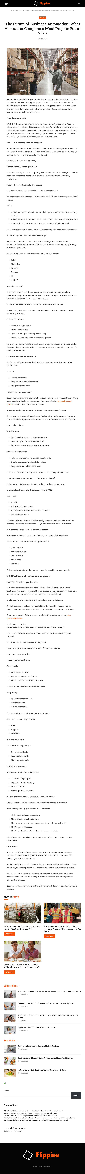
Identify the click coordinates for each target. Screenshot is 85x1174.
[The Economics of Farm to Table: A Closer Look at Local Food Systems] (10, 1061)
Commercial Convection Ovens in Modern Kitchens (38, 1046)
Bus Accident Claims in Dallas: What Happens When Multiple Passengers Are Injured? (62, 928)
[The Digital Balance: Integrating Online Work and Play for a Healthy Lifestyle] (10, 994)
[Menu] (6, 3)
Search (6, 1091)
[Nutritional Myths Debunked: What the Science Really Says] (10, 1073)
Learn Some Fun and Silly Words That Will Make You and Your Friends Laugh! (22, 966)
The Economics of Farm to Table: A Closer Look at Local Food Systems (45, 1058)
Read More (9, 934)
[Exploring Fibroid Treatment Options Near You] (10, 1030)
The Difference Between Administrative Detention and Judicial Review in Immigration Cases (39, 1118)
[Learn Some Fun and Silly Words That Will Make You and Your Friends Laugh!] (22, 951)
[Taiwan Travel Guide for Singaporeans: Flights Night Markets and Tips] (22, 913)
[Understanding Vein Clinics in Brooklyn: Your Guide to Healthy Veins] (10, 1006)
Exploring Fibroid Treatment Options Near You (37, 1027)
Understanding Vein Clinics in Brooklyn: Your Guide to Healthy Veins (46, 1003)
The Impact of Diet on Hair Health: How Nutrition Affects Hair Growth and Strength (48, 1016)
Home (12, 11)
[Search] (79, 3)
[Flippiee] (42, 3)
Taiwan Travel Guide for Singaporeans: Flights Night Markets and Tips (21, 927)
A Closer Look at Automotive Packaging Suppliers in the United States (30, 1113)
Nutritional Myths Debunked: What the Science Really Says (42, 1070)
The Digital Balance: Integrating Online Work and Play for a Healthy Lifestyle (49, 991)
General (42, 18)
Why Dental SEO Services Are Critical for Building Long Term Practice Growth (33, 1111)
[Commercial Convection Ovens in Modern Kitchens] (10, 1049)
